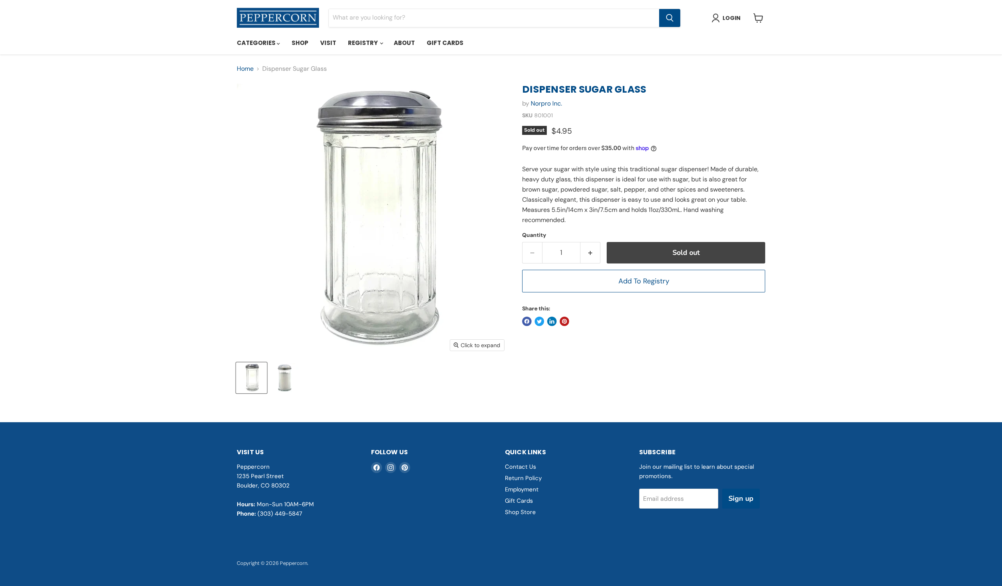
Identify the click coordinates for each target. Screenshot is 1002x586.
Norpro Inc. (546, 103)
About (404, 43)
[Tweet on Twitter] (539, 321)
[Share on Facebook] (527, 321)
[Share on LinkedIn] (552, 321)
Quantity (534, 235)
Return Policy (523, 478)
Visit (328, 43)
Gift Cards (445, 43)
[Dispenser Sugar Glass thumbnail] (251, 377)
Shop (300, 43)
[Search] (669, 18)
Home (245, 68)
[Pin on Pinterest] (564, 321)
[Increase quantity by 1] (590, 252)
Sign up (740, 498)
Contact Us (520, 467)
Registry (363, 43)
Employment (522, 489)
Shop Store (520, 512)
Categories (257, 43)
